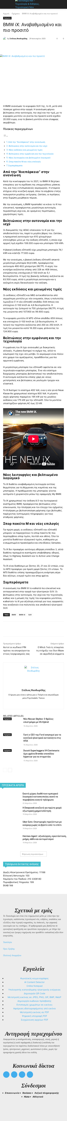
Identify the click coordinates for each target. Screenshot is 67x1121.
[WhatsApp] (37, 46)
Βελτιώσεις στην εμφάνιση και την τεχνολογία (31, 154)
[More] (45, 46)
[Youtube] (30, 1074)
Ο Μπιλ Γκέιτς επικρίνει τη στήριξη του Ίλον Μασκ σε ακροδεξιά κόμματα (50, 650)
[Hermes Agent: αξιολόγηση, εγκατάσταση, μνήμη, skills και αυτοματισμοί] (10, 841)
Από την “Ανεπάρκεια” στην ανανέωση (26, 142)
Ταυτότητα (7, 942)
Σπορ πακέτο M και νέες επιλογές (25, 161)
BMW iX (22, 614)
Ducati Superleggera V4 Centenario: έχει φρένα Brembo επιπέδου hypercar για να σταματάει (41, 753)
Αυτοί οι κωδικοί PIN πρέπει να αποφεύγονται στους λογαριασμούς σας (16, 650)
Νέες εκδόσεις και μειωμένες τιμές (26, 150)
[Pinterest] (30, 46)
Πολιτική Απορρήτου (12, 955)
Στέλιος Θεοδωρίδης (18, 38)
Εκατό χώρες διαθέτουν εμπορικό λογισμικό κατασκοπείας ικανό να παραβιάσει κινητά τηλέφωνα (40, 796)
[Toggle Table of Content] (5, 136)
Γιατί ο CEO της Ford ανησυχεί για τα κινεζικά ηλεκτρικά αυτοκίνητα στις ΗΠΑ (42, 737)
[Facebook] (16, 46)
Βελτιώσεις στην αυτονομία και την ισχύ (28, 146)
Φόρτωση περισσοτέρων (32, 854)
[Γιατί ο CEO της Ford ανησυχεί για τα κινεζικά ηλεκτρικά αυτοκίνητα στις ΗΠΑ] (12, 743)
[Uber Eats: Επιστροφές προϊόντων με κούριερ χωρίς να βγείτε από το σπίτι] (10, 827)
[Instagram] (33, 703)
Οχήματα (15, 13)
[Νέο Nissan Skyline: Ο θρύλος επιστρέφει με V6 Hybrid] (12, 727)
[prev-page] (5, 770)
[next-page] (10, 770)
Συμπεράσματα (15, 165)
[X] (23, 46)
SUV (30, 614)
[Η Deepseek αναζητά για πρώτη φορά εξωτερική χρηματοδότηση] (10, 813)
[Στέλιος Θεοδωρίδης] (5, 38)
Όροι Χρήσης (9, 949)
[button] (7, 1107)
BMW (14, 614)
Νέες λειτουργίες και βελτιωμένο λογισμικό (29, 158)
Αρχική (6, 13)
